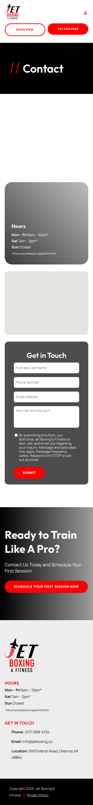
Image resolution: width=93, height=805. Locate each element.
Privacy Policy (38, 795)
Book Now (25, 29)
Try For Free (68, 29)
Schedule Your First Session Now (46, 587)
